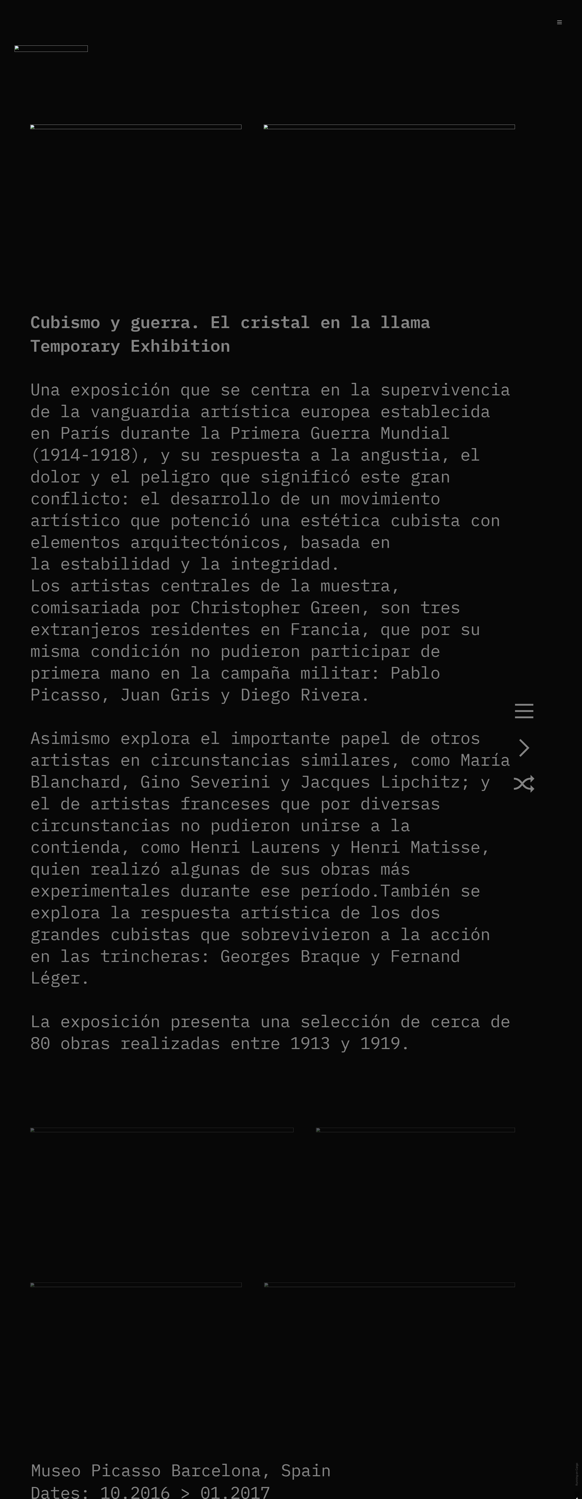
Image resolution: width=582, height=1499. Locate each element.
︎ (524, 749)
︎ (524, 712)
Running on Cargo (576, 1474)
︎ (524, 786)
